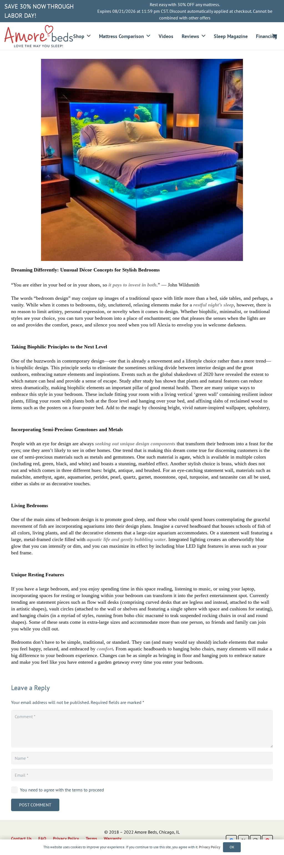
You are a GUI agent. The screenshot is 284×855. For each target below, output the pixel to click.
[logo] (38, 36)
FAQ (42, 838)
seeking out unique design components (135, 443)
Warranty (112, 838)
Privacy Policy (66, 838)
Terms (91, 838)
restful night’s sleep (213, 305)
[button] (89, 36)
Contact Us (21, 838)
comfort (105, 649)
